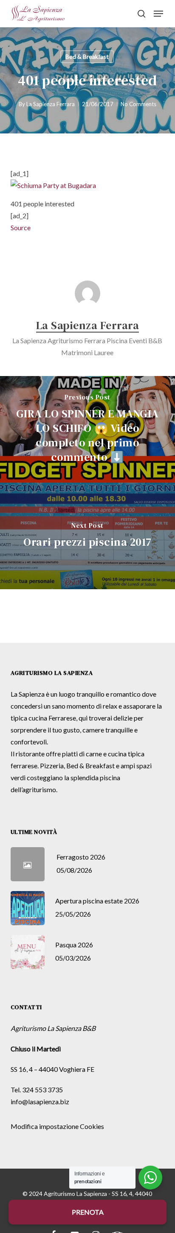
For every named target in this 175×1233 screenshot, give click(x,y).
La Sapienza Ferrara (50, 104)
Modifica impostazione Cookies (57, 1126)
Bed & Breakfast (87, 56)
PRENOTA (88, 1212)
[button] (158, 13)
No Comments (138, 104)
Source (21, 227)
